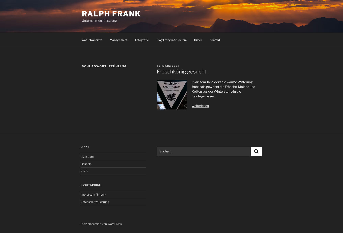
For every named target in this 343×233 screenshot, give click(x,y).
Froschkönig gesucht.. (182, 71)
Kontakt (215, 40)
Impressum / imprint (93, 194)
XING (84, 171)
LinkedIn (86, 163)
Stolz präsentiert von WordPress (101, 223)
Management (118, 40)
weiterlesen (200, 106)
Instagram (87, 156)
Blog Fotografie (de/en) (171, 40)
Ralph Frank (111, 14)
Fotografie (142, 40)
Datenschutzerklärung (95, 202)
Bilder (198, 40)
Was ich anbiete (91, 40)
